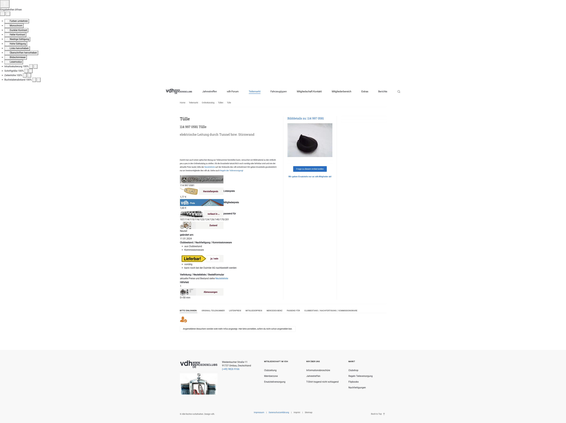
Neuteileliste (209, 167)
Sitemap (308, 412)
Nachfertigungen (357, 387)
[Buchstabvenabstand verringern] (34, 80)
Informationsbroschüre (318, 370)
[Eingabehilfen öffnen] (4, 4)
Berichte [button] (382, 91)
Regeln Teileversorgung (360, 376)
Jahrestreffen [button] (209, 91)
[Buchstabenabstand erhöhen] (39, 80)
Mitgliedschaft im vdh (276, 361)
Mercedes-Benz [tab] (274, 311)
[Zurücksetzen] (2, 14)
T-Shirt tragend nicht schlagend (322, 381)
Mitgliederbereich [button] (341, 91)
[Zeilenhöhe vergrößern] (29, 75)
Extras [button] (364, 91)
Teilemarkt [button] (254, 91)
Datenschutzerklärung (279, 412)
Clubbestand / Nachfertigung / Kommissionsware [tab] (330, 311)
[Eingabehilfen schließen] (8, 14)
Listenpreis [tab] (235, 311)
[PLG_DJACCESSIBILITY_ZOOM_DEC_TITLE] (31, 66)
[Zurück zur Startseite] (179, 91)
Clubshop (353, 370)
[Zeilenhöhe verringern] (25, 75)
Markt (351, 361)
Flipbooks (353, 381)
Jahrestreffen (313, 376)
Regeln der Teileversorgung (231, 170)
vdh (212, 414)
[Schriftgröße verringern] (26, 71)
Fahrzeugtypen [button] (278, 91)
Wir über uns (313, 361)
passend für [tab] (293, 311)
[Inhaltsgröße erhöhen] (35, 66)
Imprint (297, 412)
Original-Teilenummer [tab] (213, 311)
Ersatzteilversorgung (274, 381)
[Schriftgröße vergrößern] (31, 71)
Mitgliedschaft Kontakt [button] (309, 91)
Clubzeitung (270, 370)
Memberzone (271, 376)
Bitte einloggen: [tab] (188, 311)
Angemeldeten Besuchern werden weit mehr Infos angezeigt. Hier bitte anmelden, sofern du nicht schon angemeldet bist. (237, 329)
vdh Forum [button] (233, 91)
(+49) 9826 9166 (230, 369)
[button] (399, 91)
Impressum (259, 412)
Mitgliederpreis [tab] (254, 311)
